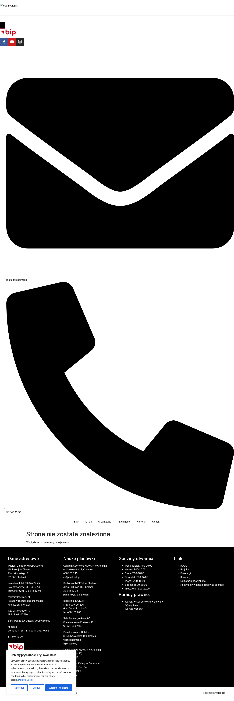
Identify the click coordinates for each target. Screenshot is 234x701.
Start (76, 521)
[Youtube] (12, 42)
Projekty (185, 569)
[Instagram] (20, 42)
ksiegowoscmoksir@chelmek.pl (25, 600)
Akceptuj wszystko (58, 688)
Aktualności (124, 521)
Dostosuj (19, 688)
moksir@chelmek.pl (19, 597)
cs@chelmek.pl (71, 577)
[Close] (73, 652)
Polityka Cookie (26, 680)
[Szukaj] (2, 25)
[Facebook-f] (4, 42)
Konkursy (185, 577)
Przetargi (185, 573)
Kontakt (156, 521)
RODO (183, 565)
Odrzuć (36, 688)
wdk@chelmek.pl (72, 639)
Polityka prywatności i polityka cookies (202, 584)
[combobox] (117, 18)
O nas (88, 521)
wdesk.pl (220, 692)
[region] (41, 672)
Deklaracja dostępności (193, 580)
